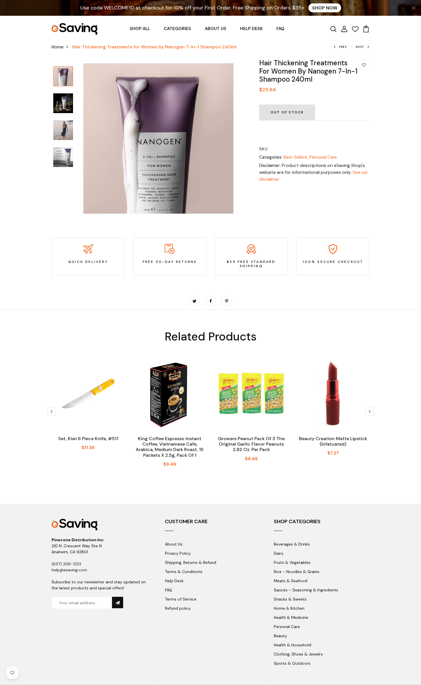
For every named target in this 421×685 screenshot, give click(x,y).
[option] (63, 76)
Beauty (280, 635)
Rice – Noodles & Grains (296, 571)
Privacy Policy (178, 553)
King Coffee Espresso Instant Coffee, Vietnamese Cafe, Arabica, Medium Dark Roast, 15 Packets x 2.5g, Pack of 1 (170, 447)
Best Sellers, (296, 157)
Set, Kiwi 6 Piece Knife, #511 (88, 439)
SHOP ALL (140, 29)
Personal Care (323, 157)
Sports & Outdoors (292, 663)
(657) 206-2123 (66, 563)
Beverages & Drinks (292, 544)
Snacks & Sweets (290, 599)
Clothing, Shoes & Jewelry (298, 654)
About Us (173, 544)
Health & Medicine (291, 617)
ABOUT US (215, 29)
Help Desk (174, 580)
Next (360, 47)
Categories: (270, 157)
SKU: (264, 148)
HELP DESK (251, 29)
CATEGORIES (177, 29)
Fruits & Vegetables (292, 562)
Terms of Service (180, 599)
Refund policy (178, 608)
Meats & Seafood (290, 580)
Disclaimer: (269, 165)
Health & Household (292, 644)
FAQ (280, 29)
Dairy (279, 553)
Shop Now (324, 8)
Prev (343, 47)
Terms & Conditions (183, 571)
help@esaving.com (69, 569)
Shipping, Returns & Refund (190, 562)
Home (58, 47)
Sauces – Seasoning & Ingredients (306, 590)
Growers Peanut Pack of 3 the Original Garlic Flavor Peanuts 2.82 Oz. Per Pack (251, 444)
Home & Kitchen (289, 608)
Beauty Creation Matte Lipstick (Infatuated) (333, 441)
